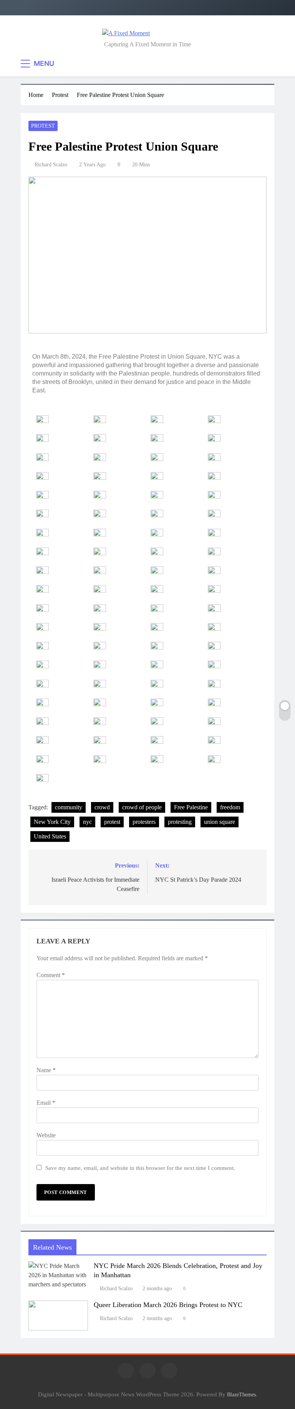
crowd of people (142, 807)
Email (45, 1102)
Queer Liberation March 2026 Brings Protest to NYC (168, 1305)
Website (46, 1135)
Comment (50, 975)
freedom (230, 807)
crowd (102, 807)
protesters (144, 821)
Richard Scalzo (51, 164)
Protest (43, 126)
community (68, 807)
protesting (180, 821)
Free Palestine (191, 807)
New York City (52, 821)
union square (219, 821)
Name (46, 1070)
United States (50, 836)
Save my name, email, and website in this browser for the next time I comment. (140, 1168)
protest (112, 821)
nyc (87, 821)
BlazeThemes (241, 1394)
